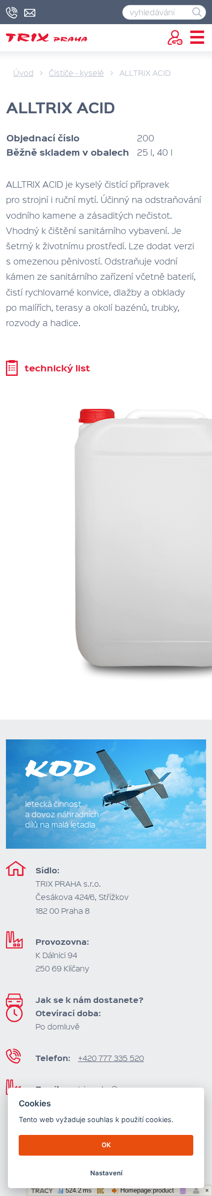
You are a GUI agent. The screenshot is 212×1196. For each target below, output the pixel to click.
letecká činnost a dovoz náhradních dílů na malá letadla (62, 814)
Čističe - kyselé (76, 72)
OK (106, 1145)
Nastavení (106, 1173)
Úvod (23, 72)
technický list (57, 367)
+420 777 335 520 (111, 1058)
